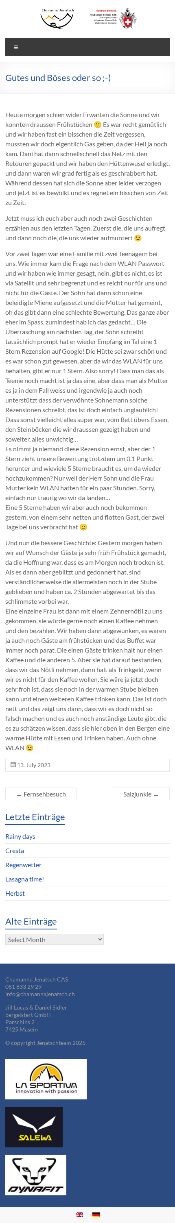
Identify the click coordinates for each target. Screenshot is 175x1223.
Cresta (14, 850)
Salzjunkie (141, 794)
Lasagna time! (24, 879)
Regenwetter (23, 864)
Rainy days (20, 836)
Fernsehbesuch (41, 794)
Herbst (15, 893)
